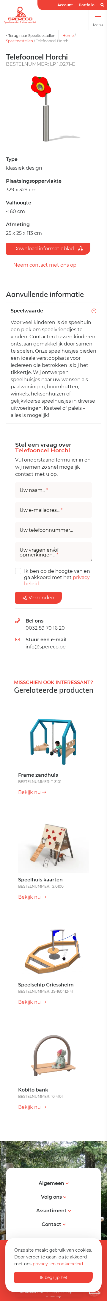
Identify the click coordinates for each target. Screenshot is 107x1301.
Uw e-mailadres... (41, 510)
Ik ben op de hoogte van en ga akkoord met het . (57, 577)
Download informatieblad (44, 248)
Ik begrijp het (53, 1277)
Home (68, 35)
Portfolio (87, 5)
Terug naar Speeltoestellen (31, 35)
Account (65, 5)
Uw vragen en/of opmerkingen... (39, 552)
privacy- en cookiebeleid (58, 1263)
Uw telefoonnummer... (46, 530)
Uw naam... (34, 490)
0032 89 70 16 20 (45, 628)
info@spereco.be (46, 647)
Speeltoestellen (19, 41)
